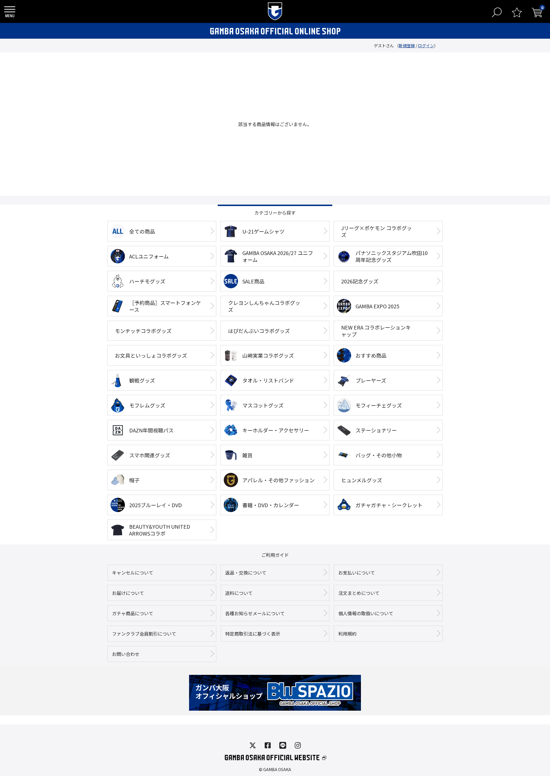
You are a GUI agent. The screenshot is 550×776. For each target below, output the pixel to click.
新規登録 (407, 45)
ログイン (426, 45)
